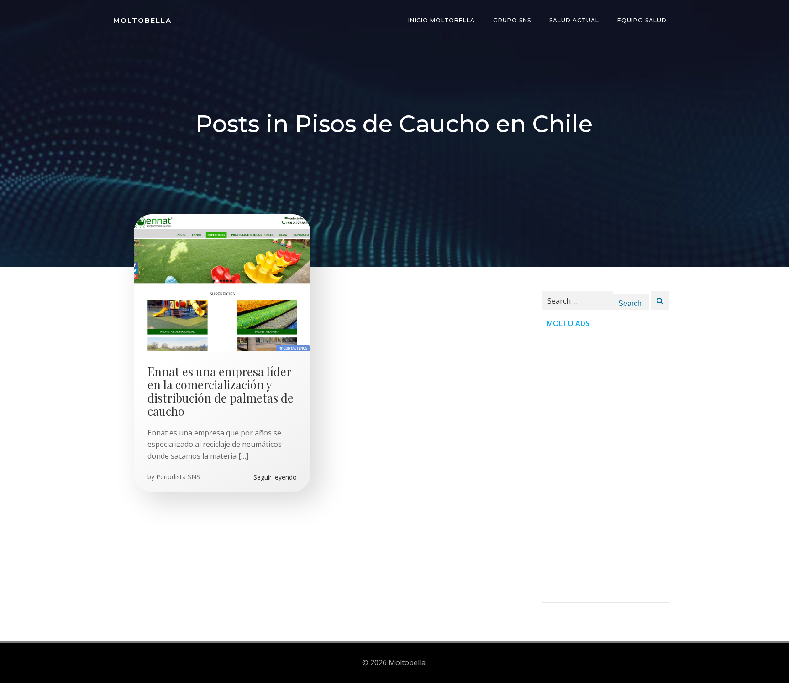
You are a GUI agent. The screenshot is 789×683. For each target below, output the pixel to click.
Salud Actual (574, 20)
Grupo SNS (512, 20)
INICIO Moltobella (441, 20)
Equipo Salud (642, 20)
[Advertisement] (605, 465)
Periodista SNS (178, 476)
